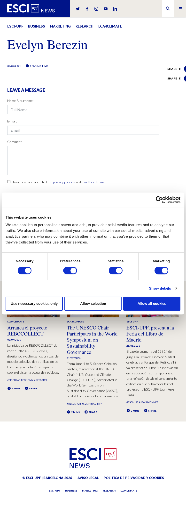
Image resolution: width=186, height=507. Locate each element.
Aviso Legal (88, 478)
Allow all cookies (152, 303)
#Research (41, 379)
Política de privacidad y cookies (134, 478)
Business (36, 26)
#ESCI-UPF (132, 402)
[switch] (70, 270)
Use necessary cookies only (34, 303)
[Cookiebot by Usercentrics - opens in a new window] (159, 199)
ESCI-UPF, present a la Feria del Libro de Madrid (150, 333)
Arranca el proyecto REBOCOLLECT (27, 330)
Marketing (60, 26)
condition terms (93, 182)
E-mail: (12, 121)
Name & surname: (20, 101)
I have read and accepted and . (58, 182)
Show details (160, 288)
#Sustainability (92, 403)
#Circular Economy (20, 379)
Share (33, 388)
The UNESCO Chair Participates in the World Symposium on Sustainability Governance (92, 339)
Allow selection (93, 303)
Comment (14, 142)
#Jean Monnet (148, 402)
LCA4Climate (110, 26)
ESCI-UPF (15, 26)
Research (84, 26)
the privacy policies (61, 182)
